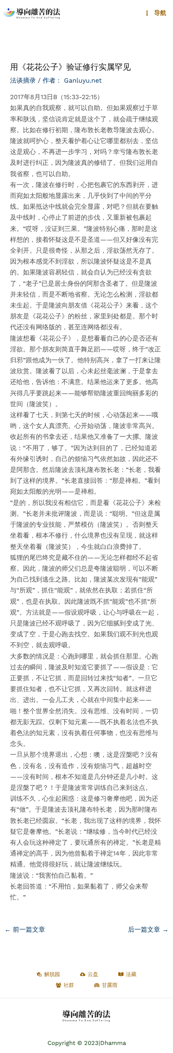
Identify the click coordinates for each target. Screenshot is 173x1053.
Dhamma (113, 1043)
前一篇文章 (24, 929)
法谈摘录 (23, 80)
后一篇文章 (148, 929)
